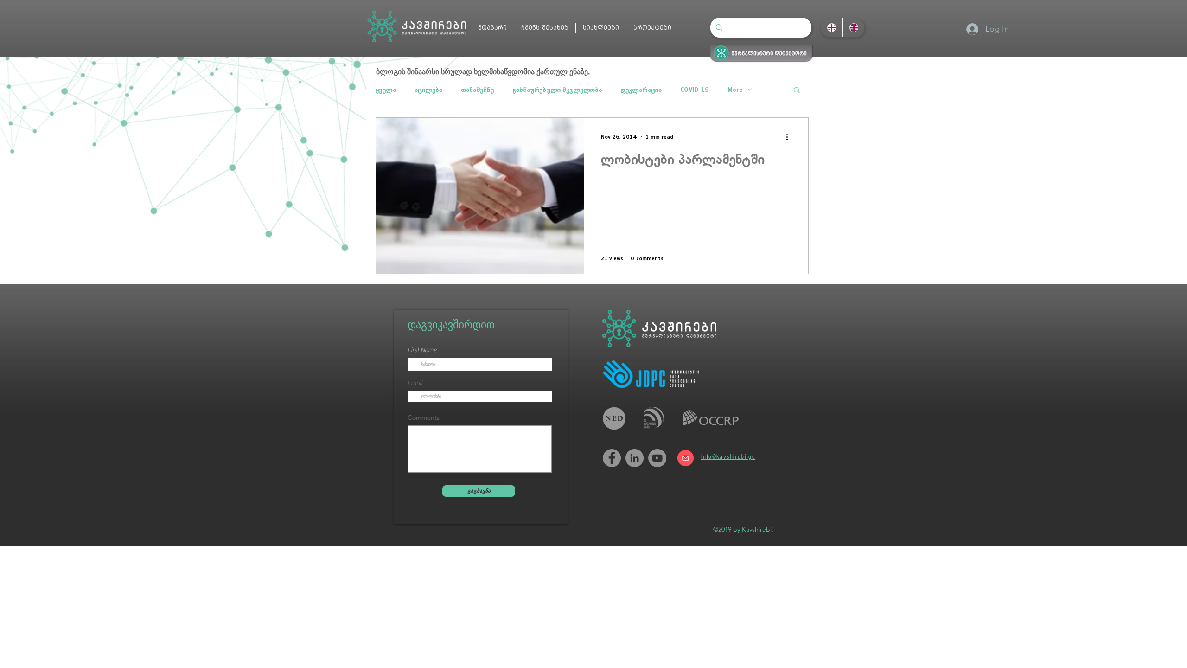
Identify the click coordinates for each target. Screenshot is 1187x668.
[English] (853, 27)
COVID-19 (694, 90)
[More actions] (790, 136)
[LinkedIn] (634, 458)
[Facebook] (612, 458)
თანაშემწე (477, 90)
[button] (796, 91)
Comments (424, 417)
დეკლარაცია (641, 90)
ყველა (386, 90)
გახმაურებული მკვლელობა (557, 90)
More (735, 90)
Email (415, 383)
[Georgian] (831, 27)
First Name (422, 350)
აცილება (428, 90)
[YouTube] (657, 458)
